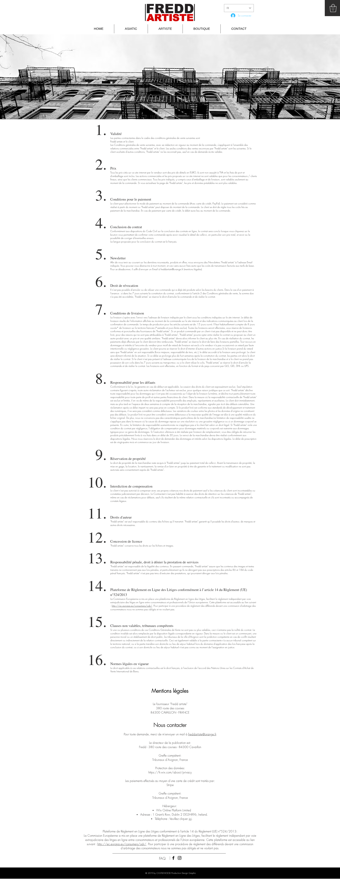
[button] (333, 8)
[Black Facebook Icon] (173, 857)
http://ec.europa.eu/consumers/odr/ (132, 605)
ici (190, 819)
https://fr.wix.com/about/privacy (170, 772)
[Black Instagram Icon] (179, 857)
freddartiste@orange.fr (172, 269)
